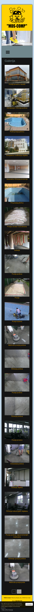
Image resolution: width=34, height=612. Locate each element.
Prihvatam (29, 604)
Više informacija (7, 610)
